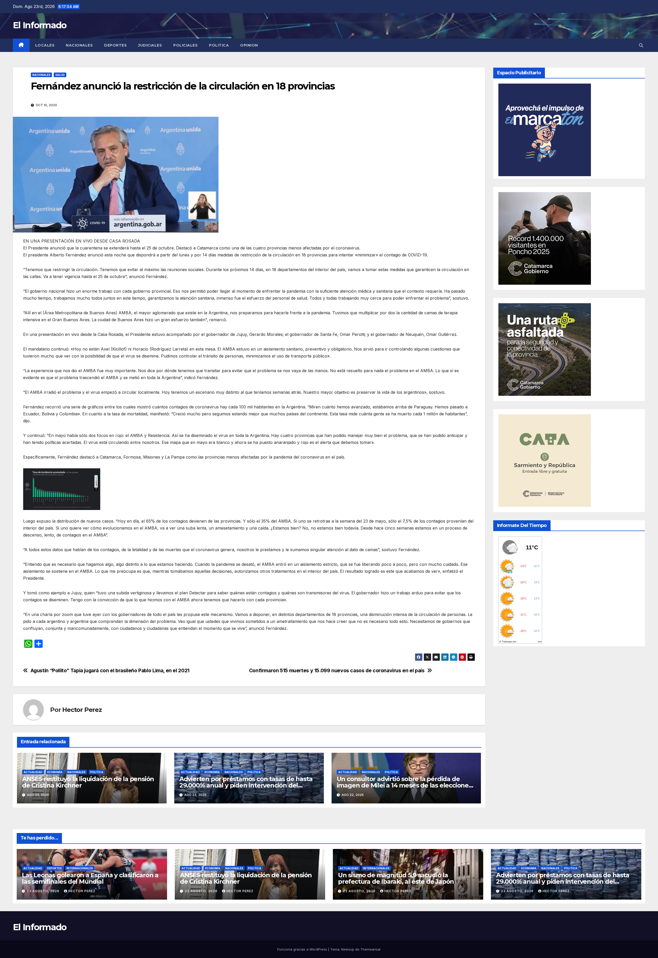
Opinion (249, 45)
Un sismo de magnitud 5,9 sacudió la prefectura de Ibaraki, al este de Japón (396, 878)
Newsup (347, 949)
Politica (219, 45)
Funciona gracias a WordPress (302, 949)
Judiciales (150, 45)
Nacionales (79, 45)
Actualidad (33, 772)
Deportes (115, 45)
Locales (45, 45)
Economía (54, 772)
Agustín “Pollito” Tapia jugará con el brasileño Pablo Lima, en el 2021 (110, 671)
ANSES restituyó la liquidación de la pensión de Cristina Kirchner (88, 782)
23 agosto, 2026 (43, 891)
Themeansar (370, 949)
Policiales (185, 45)
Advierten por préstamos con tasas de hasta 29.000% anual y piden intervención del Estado (246, 785)
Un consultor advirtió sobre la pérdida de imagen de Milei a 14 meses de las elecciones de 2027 (404, 785)
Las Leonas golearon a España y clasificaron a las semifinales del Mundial (90, 878)
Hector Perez (82, 709)
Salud (60, 74)
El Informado (40, 25)
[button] (641, 45)
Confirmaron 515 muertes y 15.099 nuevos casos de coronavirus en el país (337, 671)
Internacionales (80, 868)
